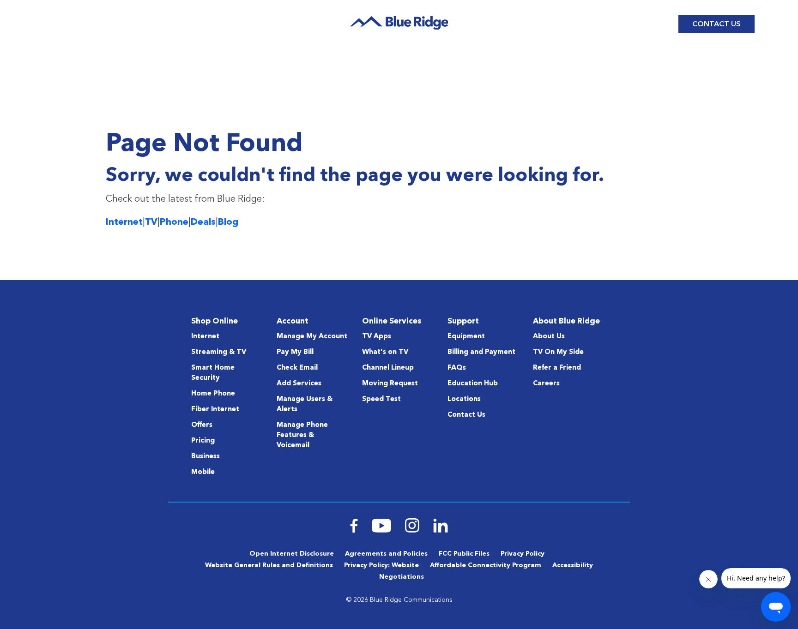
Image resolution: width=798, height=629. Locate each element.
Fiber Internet (215, 409)
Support (139, 23)
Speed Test (381, 399)
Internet (124, 222)
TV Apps (376, 336)
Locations (464, 399)
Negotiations (401, 577)
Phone (174, 222)
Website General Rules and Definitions (269, 565)
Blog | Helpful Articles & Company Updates (163, 62)
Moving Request (390, 383)
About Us (549, 336)
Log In (647, 24)
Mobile (203, 472)
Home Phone (213, 393)
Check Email (297, 368)
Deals (203, 222)
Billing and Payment (481, 352)
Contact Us (716, 24)
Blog (98, 23)
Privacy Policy (522, 554)
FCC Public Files (464, 554)
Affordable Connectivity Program (485, 565)
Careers (546, 383)
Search (541, 24)
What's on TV (385, 352)
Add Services (299, 383)
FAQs (456, 368)
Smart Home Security (213, 373)
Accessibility (572, 565)
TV (151, 222)
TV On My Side (558, 352)
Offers (201, 425)
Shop (54, 23)
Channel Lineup (388, 368)
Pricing (203, 440)
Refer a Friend (557, 368)
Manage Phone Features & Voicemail (302, 435)
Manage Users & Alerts (304, 404)
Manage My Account (312, 336)
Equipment (466, 336)
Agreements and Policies (386, 554)
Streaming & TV (218, 352)
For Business (583, 23)
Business (205, 456)
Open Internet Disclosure (291, 554)
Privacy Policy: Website (381, 565)
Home (54, 62)
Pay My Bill (295, 352)
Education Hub (472, 383)
